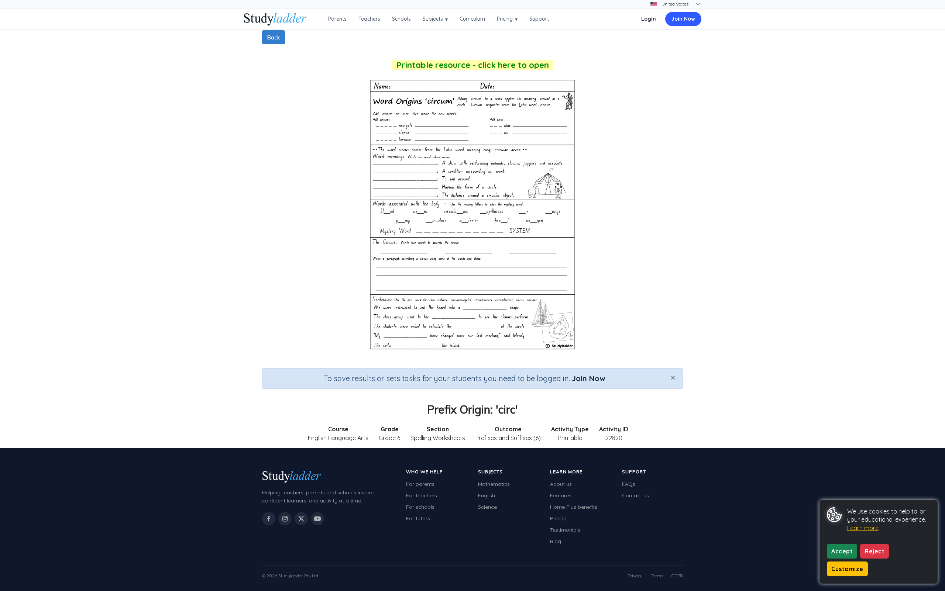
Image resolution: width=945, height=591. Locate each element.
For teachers (421, 495)
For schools (420, 507)
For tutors (418, 518)
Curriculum (472, 18)
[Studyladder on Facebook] (268, 518)
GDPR (677, 575)
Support (539, 18)
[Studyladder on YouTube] (317, 518)
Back (273, 37)
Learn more (863, 528)
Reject (874, 551)
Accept (842, 551)
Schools (401, 18)
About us (561, 484)
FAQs (628, 484)
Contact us (635, 495)
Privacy (635, 575)
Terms (657, 575)
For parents (420, 484)
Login (648, 18)
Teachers (369, 18)
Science (487, 507)
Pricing (507, 19)
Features (560, 495)
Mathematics (494, 484)
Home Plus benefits (573, 507)
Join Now (683, 18)
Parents (337, 18)
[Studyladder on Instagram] (285, 518)
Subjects (435, 19)
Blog (555, 541)
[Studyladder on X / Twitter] (301, 518)
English (486, 495)
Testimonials (565, 529)
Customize (847, 569)
